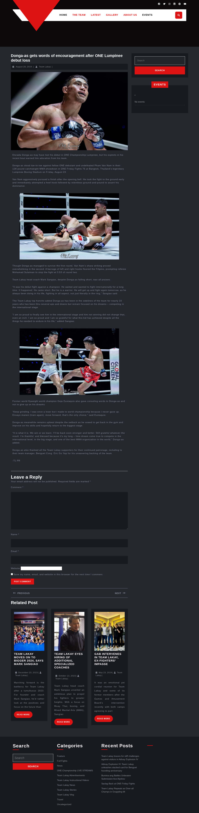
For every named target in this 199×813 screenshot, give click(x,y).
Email (15, 551)
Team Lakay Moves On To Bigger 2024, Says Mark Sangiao (29, 659)
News (59, 765)
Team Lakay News (66, 785)
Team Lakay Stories (66, 790)
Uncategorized (64, 804)
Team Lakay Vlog (65, 794)
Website (15, 568)
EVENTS (147, 15)
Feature (61, 756)
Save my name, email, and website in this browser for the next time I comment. (58, 574)
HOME (63, 15)
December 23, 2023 (28, 673)
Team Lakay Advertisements (71, 775)
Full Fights (62, 761)
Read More (24, 713)
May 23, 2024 (105, 673)
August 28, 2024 (24, 67)
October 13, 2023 (67, 676)
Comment (17, 487)
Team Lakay (45, 67)
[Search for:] (160, 61)
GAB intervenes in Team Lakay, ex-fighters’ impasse (107, 659)
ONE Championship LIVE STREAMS (75, 770)
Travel (60, 799)
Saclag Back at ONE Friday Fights (118, 783)
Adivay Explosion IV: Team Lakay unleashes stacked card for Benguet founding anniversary (119, 767)
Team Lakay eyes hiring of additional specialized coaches (68, 660)
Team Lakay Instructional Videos (73, 780)
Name (15, 534)
